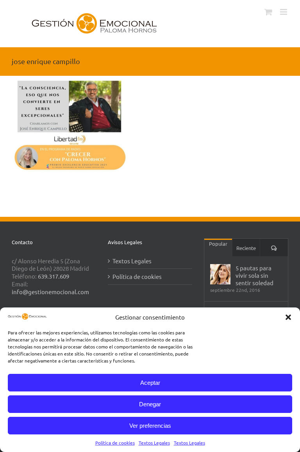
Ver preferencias (150, 425)
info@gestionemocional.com (50, 291)
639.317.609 (53, 276)
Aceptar (150, 382)
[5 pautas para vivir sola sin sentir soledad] (220, 274)
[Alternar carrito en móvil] (268, 12)
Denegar (150, 404)
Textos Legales (154, 442)
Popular (218, 243)
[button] (288, 317)
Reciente (246, 248)
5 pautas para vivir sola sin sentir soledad (254, 275)
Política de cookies (115, 442)
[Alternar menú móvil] (284, 12)
